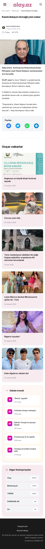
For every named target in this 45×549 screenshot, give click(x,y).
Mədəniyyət (15, 11)
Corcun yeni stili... (13, 218)
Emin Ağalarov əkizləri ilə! (16, 373)
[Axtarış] (40, 4)
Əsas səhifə (6, 11)
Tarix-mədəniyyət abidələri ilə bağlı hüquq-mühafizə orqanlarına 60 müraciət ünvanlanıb (21, 257)
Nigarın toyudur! (12, 336)
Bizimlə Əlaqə (22, 531)
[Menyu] (5, 4)
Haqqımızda (22, 526)
